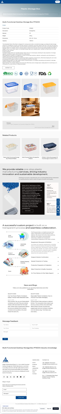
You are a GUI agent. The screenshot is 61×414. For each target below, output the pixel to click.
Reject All (49, 408)
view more (27, 210)
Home (4, 14)
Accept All (56, 408)
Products (9, 14)
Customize (42, 408)
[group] (23, 302)
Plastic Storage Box (18, 14)
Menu (57, 1)
